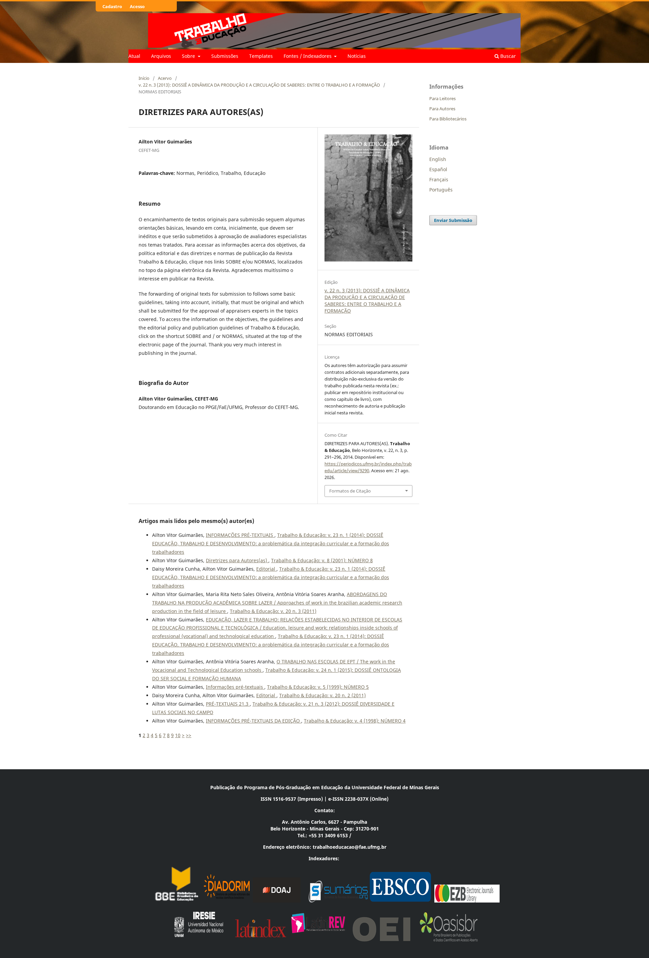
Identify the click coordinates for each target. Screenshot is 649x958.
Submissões (224, 56)
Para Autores (442, 109)
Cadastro (112, 6)
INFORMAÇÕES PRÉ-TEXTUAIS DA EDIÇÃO (253, 720)
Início (144, 78)
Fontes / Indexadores (308, 56)
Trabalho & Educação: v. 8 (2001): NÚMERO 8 (322, 560)
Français (438, 179)
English (437, 159)
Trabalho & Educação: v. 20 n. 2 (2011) (322, 695)
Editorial (266, 569)
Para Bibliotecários (447, 119)
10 (178, 735)
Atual (134, 56)
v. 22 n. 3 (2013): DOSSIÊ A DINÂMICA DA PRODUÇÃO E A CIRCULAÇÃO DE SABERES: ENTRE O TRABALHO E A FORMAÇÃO (259, 85)
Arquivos (161, 56)
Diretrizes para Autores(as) (237, 560)
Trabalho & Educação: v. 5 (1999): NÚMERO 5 (318, 687)
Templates (261, 56)
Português (441, 189)
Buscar (507, 56)
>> (188, 735)
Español (438, 169)
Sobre (189, 56)
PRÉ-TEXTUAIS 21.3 (228, 704)
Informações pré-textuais (235, 687)
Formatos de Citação (350, 491)
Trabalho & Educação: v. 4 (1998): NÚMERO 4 (355, 720)
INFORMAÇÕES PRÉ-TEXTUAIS (240, 535)
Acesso (137, 6)
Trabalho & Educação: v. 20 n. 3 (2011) (273, 611)
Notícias (356, 56)
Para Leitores (442, 98)
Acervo (165, 78)
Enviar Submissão (453, 220)
